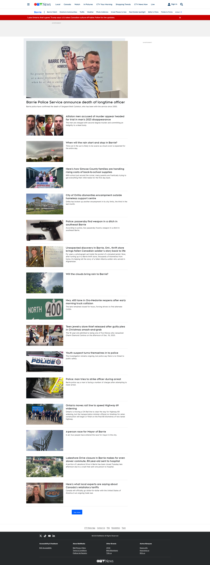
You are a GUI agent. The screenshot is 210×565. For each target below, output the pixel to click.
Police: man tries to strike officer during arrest (93, 379)
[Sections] (28, 4)
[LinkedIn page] (53, 535)
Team (124, 528)
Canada (67, 4)
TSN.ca (109, 553)
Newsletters (115, 528)
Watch (77, 4)
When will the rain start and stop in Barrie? (91, 142)
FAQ (108, 528)
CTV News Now (141, 4)
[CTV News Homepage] (42, 4)
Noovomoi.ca (144, 550)
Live (153, 4)
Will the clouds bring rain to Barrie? (87, 274)
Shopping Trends (123, 4)
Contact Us (101, 528)
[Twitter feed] (40, 535)
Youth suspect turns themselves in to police (92, 352)
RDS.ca (142, 553)
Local (57, 4)
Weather (90, 12)
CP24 (108, 548)
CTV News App (89, 528)
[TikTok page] (45, 535)
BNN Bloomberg (112, 550)
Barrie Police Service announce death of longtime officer (75, 102)
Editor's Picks (153, 12)
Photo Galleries (102, 12)
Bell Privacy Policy (79, 548)
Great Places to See (118, 12)
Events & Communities (68, 12)
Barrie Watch (52, 12)
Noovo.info (144, 548)
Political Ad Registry (80, 553)
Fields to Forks (167, 12)
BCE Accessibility (45, 548)
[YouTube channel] (49, 535)
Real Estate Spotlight (137, 12)
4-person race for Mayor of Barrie (86, 431)
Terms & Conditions (80, 550)
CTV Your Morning (104, 4)
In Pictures (88, 4)
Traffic (82, 12)
